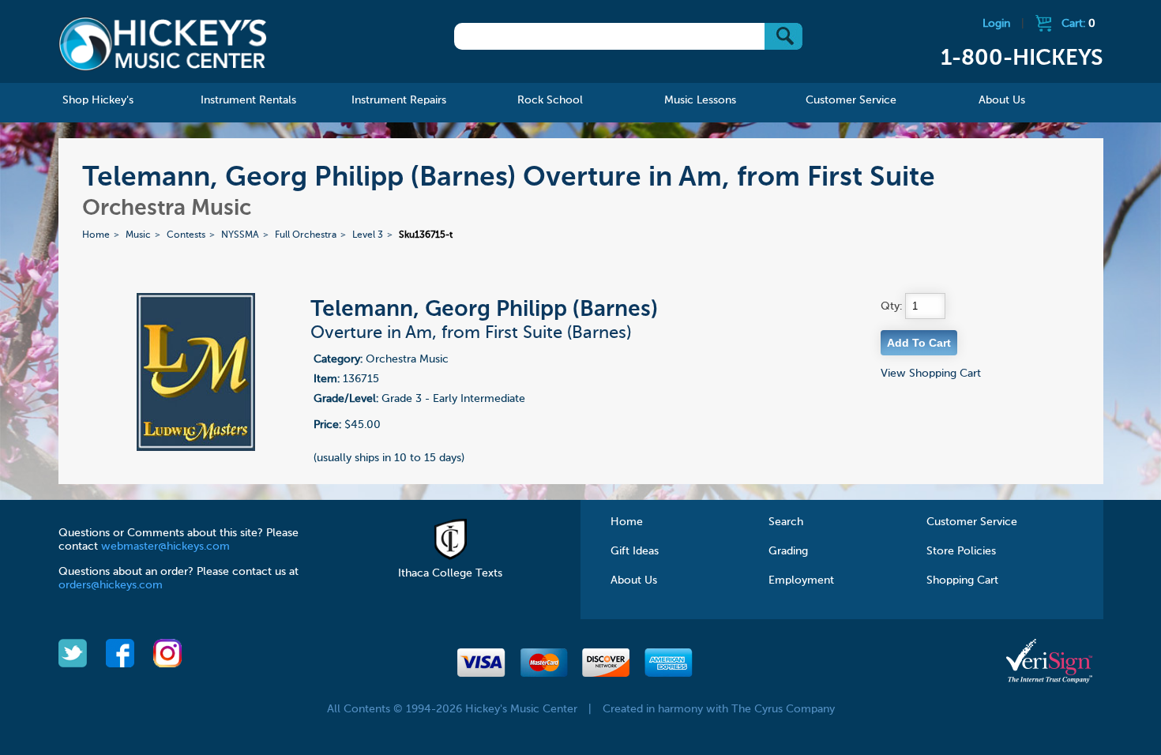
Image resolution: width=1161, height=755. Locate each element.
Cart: (1078, 23)
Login (996, 23)
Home (96, 235)
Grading (788, 551)
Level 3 (367, 235)
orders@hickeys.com (110, 585)
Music (138, 235)
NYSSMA (240, 235)
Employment (801, 580)
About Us (634, 580)
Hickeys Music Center (163, 43)
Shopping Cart (962, 580)
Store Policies (961, 551)
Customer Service (971, 522)
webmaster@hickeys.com (165, 546)
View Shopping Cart (931, 373)
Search (785, 522)
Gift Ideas (635, 551)
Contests (186, 235)
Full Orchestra (305, 235)
